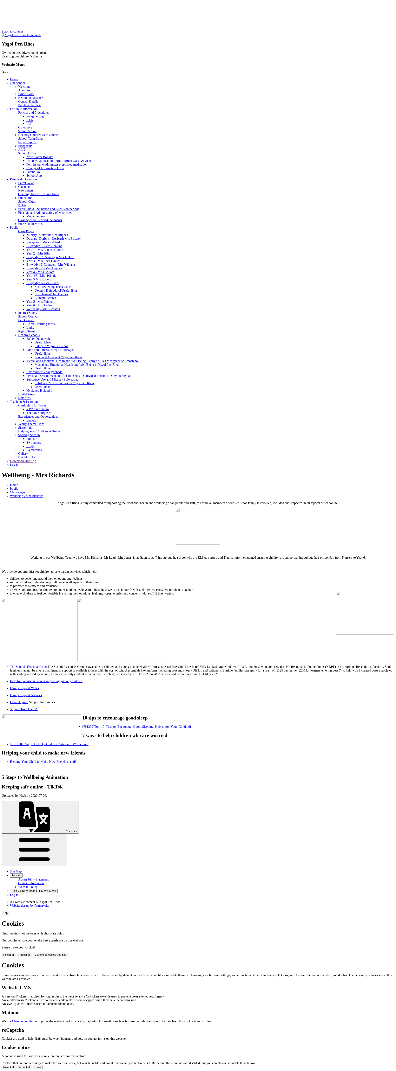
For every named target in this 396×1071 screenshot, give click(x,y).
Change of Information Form (45, 168)
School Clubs (27, 201)
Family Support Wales (24, 688)
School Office (27, 153)
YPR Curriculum (37, 409)
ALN (29, 120)
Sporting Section (29, 435)
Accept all (25, 954)
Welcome (24, 86)
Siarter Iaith (25, 427)
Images (31, 420)
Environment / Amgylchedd (44, 372)
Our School (17, 83)
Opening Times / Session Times (38, 194)
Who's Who (26, 94)
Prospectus (25, 146)
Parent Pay (33, 172)
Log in (14, 464)
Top (5, 912)
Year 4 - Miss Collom (40, 272)
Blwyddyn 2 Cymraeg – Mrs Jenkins (50, 257)
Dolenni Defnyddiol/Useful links (56, 290)
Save (38, 1067)
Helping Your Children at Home (39, 431)
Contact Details (28, 101)
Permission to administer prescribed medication (56, 164)
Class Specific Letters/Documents (40, 220)
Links (30, 327)
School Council (28, 316)
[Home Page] (21, 35)
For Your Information (24, 109)
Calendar (24, 186)
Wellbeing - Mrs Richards (43, 309)
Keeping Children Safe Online (38, 135)
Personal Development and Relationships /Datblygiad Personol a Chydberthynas (78, 375)
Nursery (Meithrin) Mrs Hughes (47, 235)
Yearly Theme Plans (31, 424)
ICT (29, 123)
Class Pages (26, 231)
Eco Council (26, 320)
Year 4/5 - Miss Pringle (41, 275)
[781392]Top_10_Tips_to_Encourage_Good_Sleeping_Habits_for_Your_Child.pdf (136, 726)
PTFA (22, 205)
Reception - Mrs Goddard (43, 242)
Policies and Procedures (33, 112)
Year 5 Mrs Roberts (39, 279)
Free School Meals (30, 223)
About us (24, 90)
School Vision (27, 131)
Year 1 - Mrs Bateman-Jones (44, 249)
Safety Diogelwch (38, 338)
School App (34, 175)
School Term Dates (30, 138)
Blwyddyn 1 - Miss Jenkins (44, 246)
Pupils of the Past (29, 105)
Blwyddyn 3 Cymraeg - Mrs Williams (50, 264)
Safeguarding (35, 116)
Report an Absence (30, 97)
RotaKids (24, 398)
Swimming (33, 442)
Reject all (8, 954)
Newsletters (25, 190)
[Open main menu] (34, 850)
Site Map (16, 871)
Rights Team (26, 331)
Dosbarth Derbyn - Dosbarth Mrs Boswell (53, 238)
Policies (16, 875)
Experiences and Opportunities (38, 416)
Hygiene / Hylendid (39, 390)
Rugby (30, 446)
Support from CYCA (24, 709)
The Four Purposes (38, 413)
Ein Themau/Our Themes (51, 294)
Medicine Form (36, 216)
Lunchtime (25, 198)
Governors (25, 127)
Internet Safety (27, 312)
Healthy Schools (29, 335)
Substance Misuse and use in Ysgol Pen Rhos (64, 383)
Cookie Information (31, 883)
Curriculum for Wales (32, 405)
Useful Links (43, 342)
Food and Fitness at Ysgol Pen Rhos (58, 357)
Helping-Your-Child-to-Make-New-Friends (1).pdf (43, 761)
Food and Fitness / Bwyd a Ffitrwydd (50, 350)
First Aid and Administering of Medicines (45, 212)
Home (14, 79)
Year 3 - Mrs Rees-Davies (43, 261)
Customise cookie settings (50, 954)
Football (31, 438)
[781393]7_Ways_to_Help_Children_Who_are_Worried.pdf (49, 744)
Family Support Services (26, 695)
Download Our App (23, 461)
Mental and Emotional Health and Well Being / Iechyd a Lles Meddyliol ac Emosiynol (82, 361)
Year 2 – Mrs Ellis (38, 253)
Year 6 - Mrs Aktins (39, 305)
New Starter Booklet (39, 157)
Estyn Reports (27, 142)
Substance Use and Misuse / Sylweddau (52, 379)
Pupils (14, 227)
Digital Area (26, 394)
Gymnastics (34, 450)
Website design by (29, 905)
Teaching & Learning (24, 401)
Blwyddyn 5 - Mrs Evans (42, 283)
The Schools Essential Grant (28, 666)
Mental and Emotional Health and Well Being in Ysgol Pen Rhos (77, 364)
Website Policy (28, 887)
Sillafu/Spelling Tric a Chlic (53, 286)
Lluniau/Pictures (45, 298)
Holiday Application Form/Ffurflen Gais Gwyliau (58, 160)
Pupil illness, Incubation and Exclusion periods (48, 209)
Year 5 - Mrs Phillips (39, 301)
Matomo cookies (23, 1021)
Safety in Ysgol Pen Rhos (51, 346)
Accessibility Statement (33, 879)
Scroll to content (12, 31)
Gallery (23, 453)
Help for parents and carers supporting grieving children (46, 681)
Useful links (42, 353)
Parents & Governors (23, 179)
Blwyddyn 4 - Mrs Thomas (44, 268)
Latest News (26, 183)
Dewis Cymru (19, 702)
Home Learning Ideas (40, 324)
